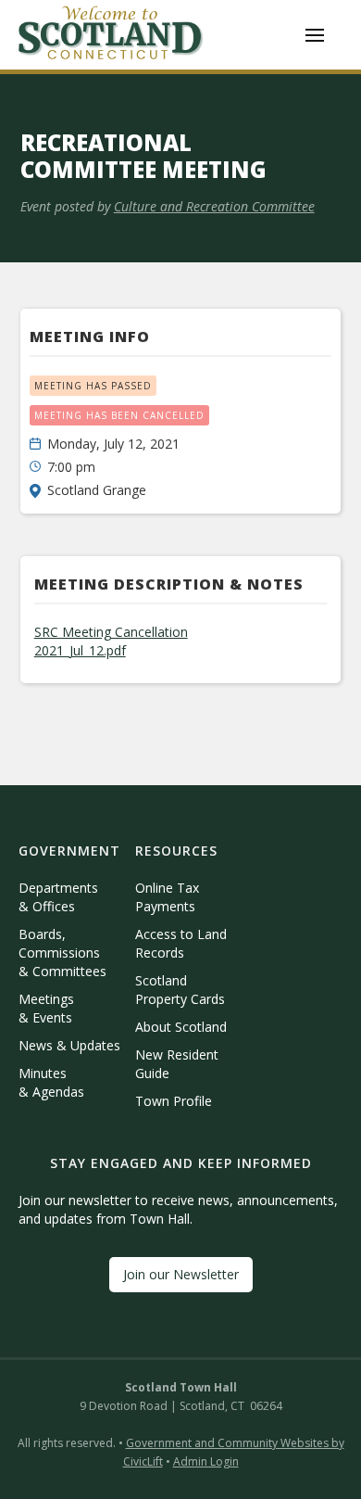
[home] (111, 35)
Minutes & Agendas (51, 1082)
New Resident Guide (176, 1064)
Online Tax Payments (167, 897)
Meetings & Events (46, 1008)
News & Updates (69, 1045)
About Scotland (181, 1026)
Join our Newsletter (181, 1274)
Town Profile (173, 1101)
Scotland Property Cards (180, 990)
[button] (314, 35)
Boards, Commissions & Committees (62, 952)
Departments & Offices (58, 897)
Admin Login (206, 1461)
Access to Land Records (181, 943)
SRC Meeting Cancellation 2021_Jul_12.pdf (111, 641)
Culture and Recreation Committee (214, 206)
